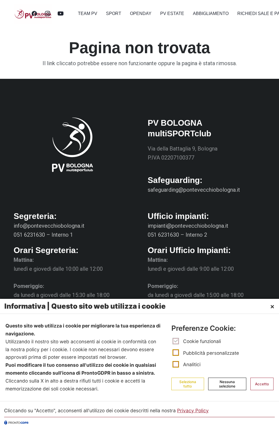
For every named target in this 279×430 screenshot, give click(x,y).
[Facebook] (34, 13)
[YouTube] (60, 13)
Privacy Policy (193, 410)
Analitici (192, 364)
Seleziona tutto (187, 384)
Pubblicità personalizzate (211, 353)
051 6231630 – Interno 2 (177, 234)
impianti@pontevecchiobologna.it (188, 225)
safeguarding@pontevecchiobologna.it (194, 190)
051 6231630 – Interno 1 (43, 234)
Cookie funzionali (202, 341)
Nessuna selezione (227, 384)
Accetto (262, 384)
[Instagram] (47, 13)
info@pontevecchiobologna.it (49, 225)
